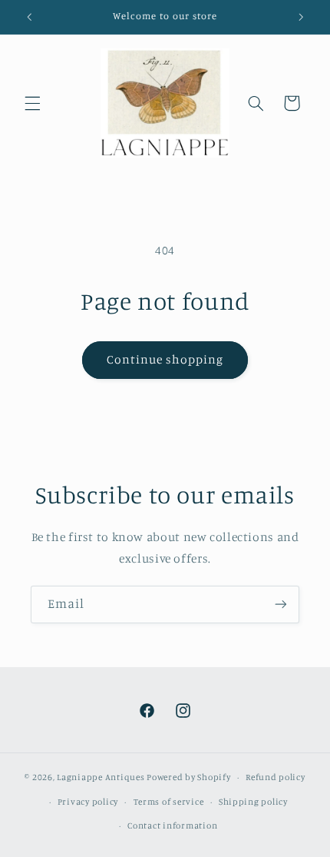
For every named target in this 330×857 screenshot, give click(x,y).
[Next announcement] (301, 17)
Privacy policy (88, 801)
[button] (32, 103)
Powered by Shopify (188, 777)
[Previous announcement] (29, 17)
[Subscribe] (281, 604)
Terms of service (169, 801)
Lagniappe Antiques (100, 777)
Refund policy (275, 777)
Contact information (172, 825)
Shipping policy (253, 801)
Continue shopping (165, 359)
